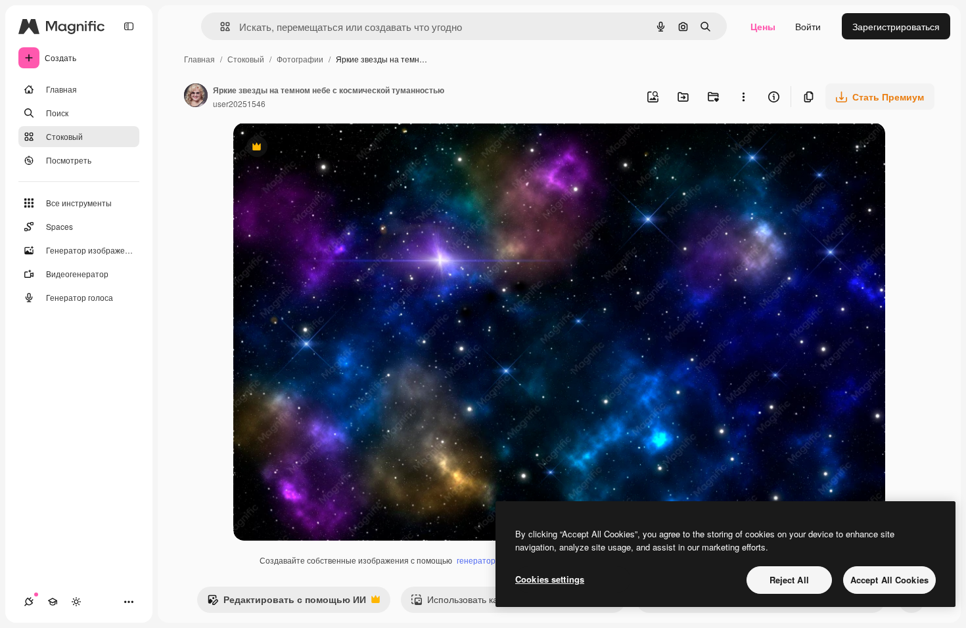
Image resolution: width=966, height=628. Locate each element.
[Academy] (52, 601)
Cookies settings (549, 579)
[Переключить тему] (76, 601)
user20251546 (239, 103)
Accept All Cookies (889, 579)
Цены (762, 26)
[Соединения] (28, 601)
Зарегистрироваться (896, 26)
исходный (321, 148)
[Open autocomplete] (220, 27)
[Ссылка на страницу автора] (196, 96)
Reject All (789, 579)
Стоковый (245, 58)
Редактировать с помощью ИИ (286, 602)
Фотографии (300, 58)
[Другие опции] (743, 96)
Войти (808, 26)
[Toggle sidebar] (128, 26)
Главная (199, 58)
